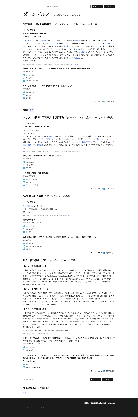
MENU (25, 2)
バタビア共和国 (54, 43)
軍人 (33, 41)
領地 (84, 142)
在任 (51, 136)
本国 (40, 145)
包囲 (99, 46)
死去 (77, 58)
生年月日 (26, 206)
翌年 (65, 46)
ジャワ (81, 46)
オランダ (26, 41)
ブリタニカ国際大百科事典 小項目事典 (43, 117)
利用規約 (86, 403)
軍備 (75, 49)
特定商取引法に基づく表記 (98, 403)
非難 (24, 145)
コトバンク (32, 6)
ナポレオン (91, 43)
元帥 (108, 43)
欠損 (82, 52)
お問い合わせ (111, 403)
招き (29, 145)
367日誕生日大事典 (33, 196)
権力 (46, 49)
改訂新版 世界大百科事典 (37, 24)
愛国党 (76, 41)
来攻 (96, 139)
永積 (31, 110)
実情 (89, 142)
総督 (45, 41)
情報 (76, 64)
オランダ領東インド (47, 139)
